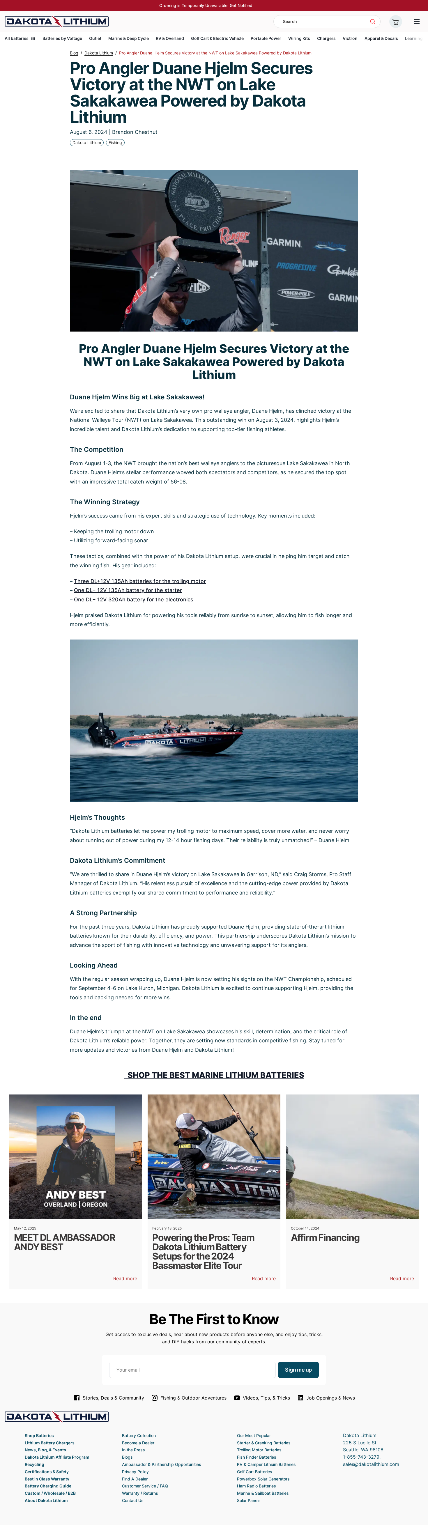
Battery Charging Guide (48, 1485)
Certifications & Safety (47, 1471)
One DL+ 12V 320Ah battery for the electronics (133, 599)
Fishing (115, 142)
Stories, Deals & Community (113, 1398)
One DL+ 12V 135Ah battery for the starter (128, 590)
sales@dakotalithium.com (371, 1464)
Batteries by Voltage (62, 38)
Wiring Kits (299, 38)
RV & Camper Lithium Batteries (266, 1464)
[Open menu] (417, 21)
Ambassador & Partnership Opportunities (161, 1464)
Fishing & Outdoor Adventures (193, 1398)
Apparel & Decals (381, 38)
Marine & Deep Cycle (128, 38)
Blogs (127, 1457)
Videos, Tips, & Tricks (266, 1398)
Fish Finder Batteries (256, 1457)
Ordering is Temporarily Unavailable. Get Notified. (206, 5)
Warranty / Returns (140, 1493)
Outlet (95, 38)
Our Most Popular (254, 1435)
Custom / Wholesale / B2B (50, 1493)
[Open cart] (395, 21)
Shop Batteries (39, 1435)
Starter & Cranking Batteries (264, 1442)
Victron (350, 38)
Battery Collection (139, 1435)
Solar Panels (249, 1500)
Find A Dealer (135, 1478)
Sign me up (298, 1370)
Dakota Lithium (86, 142)
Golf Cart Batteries (254, 1471)
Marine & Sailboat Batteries (263, 1493)
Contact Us (133, 1500)
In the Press (133, 1449)
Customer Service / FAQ (145, 1485)
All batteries (17, 38)
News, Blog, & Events (45, 1449)
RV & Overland (170, 38)
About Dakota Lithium (46, 1500)
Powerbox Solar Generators (263, 1478)
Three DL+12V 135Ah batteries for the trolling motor (140, 581)
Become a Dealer (138, 1442)
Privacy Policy (135, 1471)
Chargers (326, 38)
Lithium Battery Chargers (50, 1442)
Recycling (34, 1464)
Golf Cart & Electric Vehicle (217, 38)
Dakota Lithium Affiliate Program (57, 1457)
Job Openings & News (330, 1398)
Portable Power (266, 38)
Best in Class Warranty (47, 1478)
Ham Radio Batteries (256, 1485)
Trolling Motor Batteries (259, 1449)
